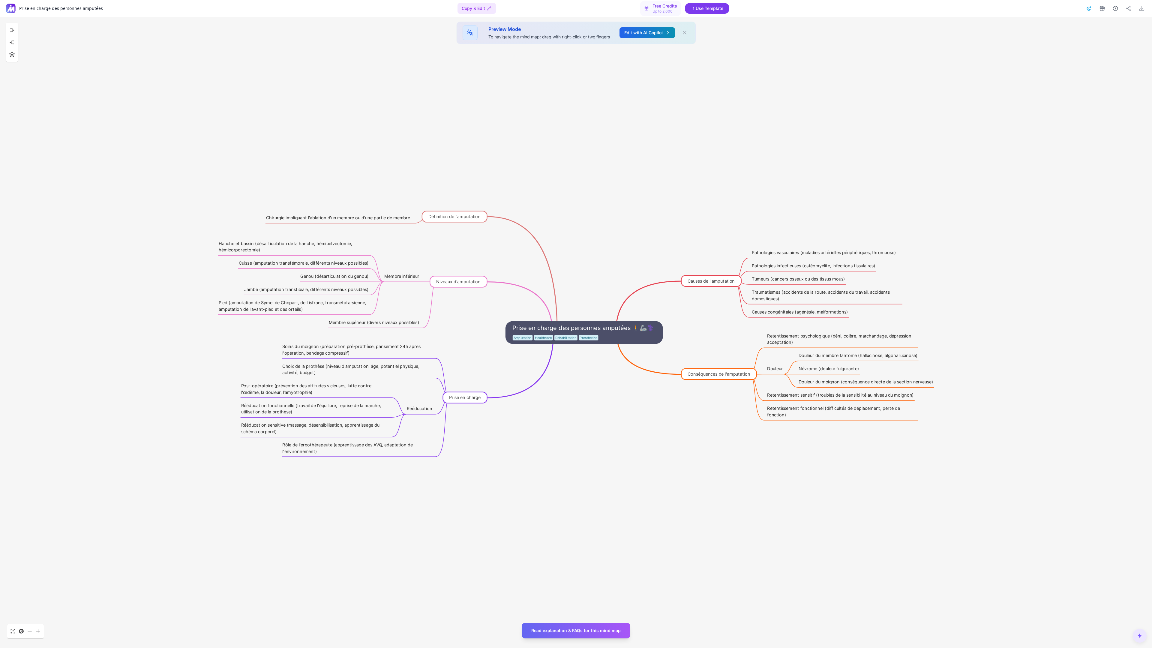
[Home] (11, 8)
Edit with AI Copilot (643, 32)
